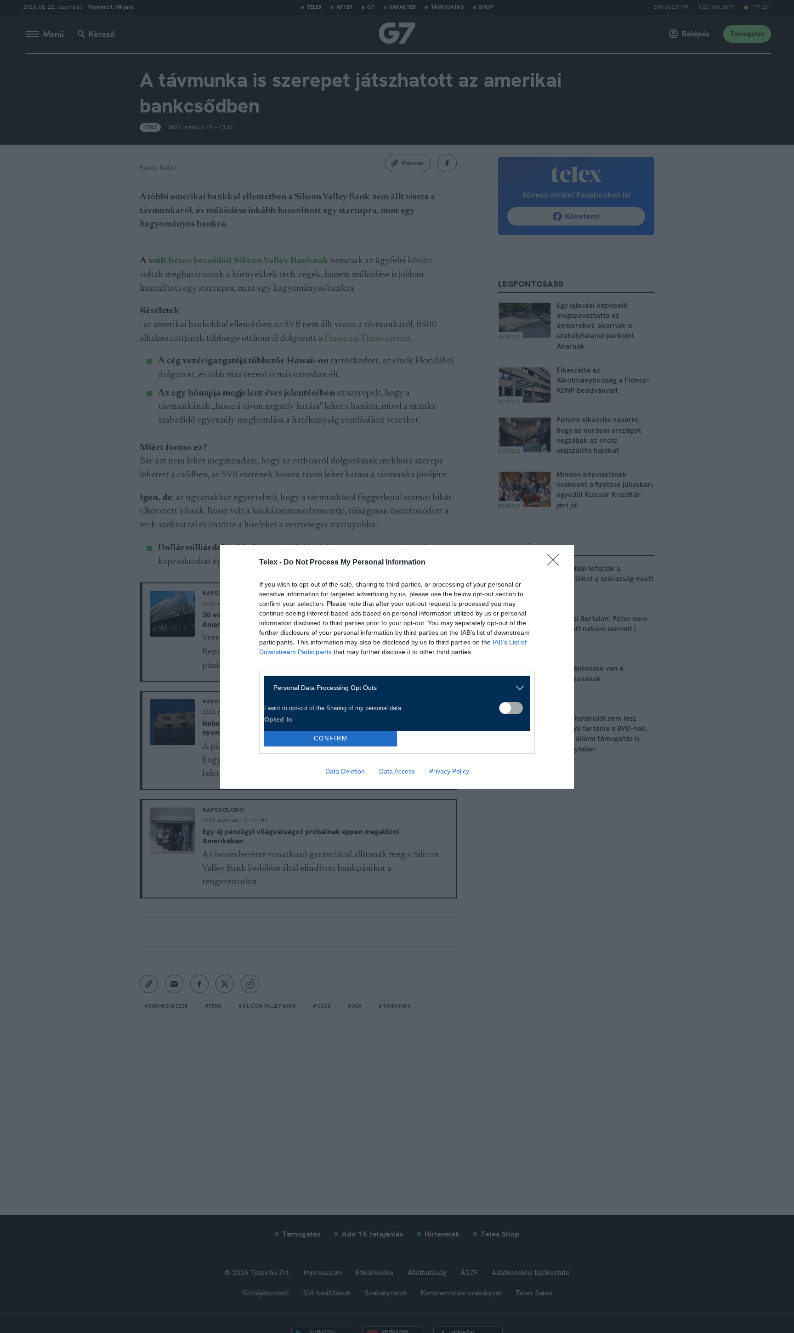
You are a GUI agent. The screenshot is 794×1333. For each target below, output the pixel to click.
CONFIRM (331, 738)
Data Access (397, 771)
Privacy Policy (449, 771)
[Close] (556, 562)
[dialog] (397, 667)
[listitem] (393, 688)
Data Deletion (345, 771)
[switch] (511, 708)
